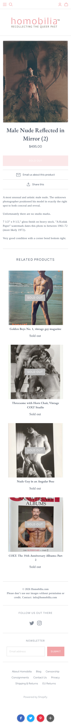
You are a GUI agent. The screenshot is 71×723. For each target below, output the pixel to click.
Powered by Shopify (35, 697)
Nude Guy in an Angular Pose (35, 481)
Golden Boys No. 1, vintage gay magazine (35, 329)
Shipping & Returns (26, 683)
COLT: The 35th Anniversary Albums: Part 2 (35, 558)
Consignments (20, 677)
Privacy (55, 677)
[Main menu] (5, 4)
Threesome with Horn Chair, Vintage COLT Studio (35, 405)
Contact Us (40, 677)
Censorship (52, 671)
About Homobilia (22, 671)
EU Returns (49, 683)
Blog (38, 671)
